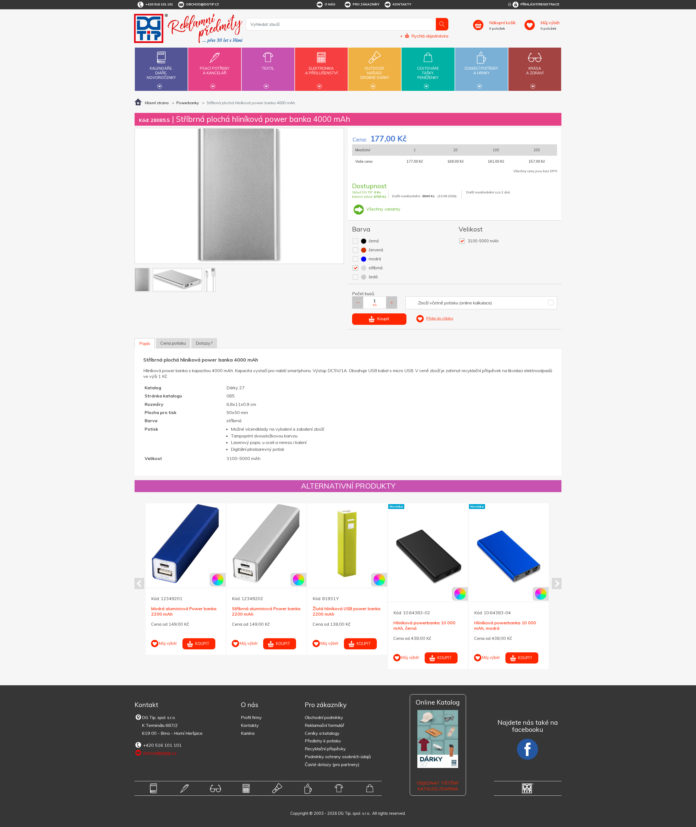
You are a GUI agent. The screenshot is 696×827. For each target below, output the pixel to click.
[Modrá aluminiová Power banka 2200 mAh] (186, 543)
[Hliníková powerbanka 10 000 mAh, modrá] (509, 557)
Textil (268, 68)
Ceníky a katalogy (322, 733)
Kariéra (247, 733)
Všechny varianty (382, 209)
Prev (139, 583)
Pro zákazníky (366, 4)
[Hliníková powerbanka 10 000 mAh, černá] (428, 557)
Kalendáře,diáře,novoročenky (161, 73)
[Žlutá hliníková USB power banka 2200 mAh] (347, 543)
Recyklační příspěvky (325, 748)
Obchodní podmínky (324, 717)
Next (556, 583)
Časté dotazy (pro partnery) (332, 764)
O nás (330, 4)
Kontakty (402, 4)
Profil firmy (251, 717)
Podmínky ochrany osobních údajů (338, 756)
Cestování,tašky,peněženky (428, 73)
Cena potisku (173, 343)
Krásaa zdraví (534, 70)
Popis (144, 343)
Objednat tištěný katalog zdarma (438, 785)
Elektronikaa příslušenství (321, 70)
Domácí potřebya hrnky (481, 70)
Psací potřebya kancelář (214, 70)
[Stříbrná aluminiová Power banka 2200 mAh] (266, 543)
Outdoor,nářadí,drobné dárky (374, 73)
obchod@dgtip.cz (202, 4)
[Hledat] (442, 24)
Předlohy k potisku (323, 740)
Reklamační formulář (324, 725)
